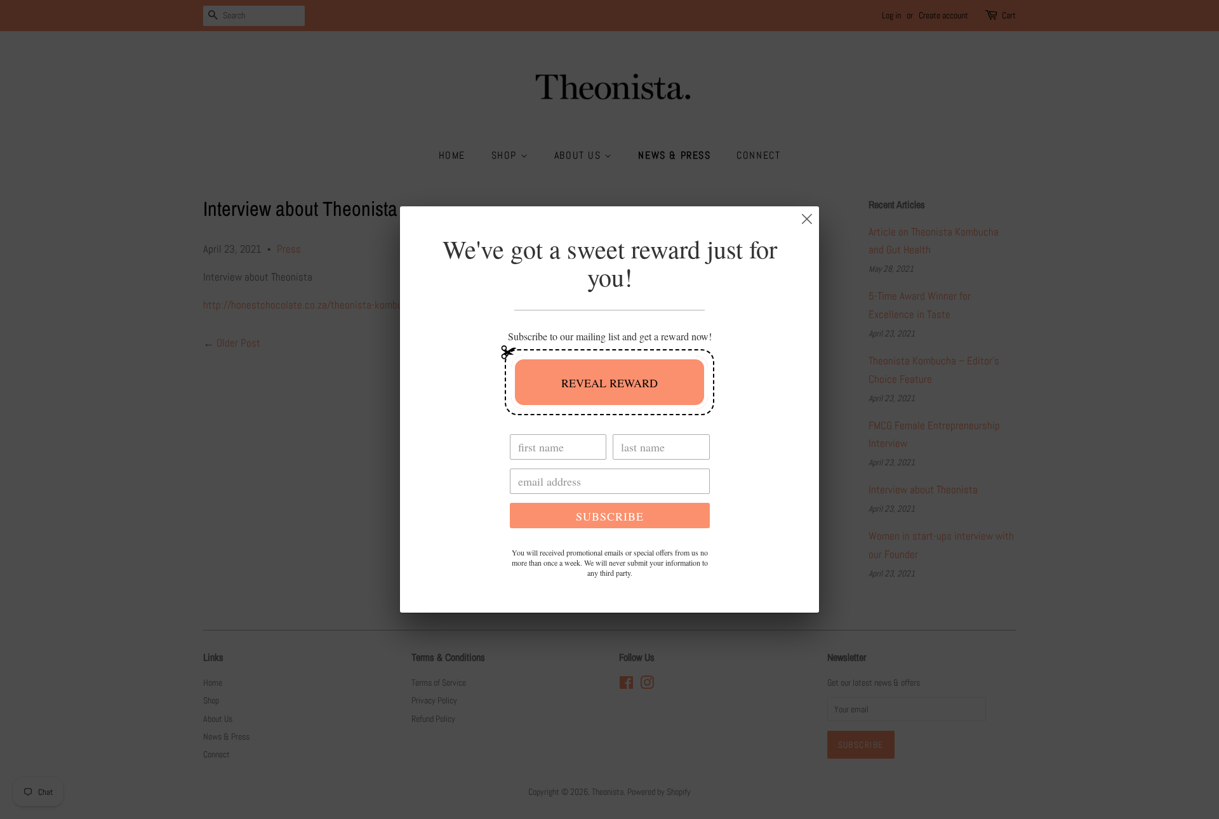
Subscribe (610, 516)
